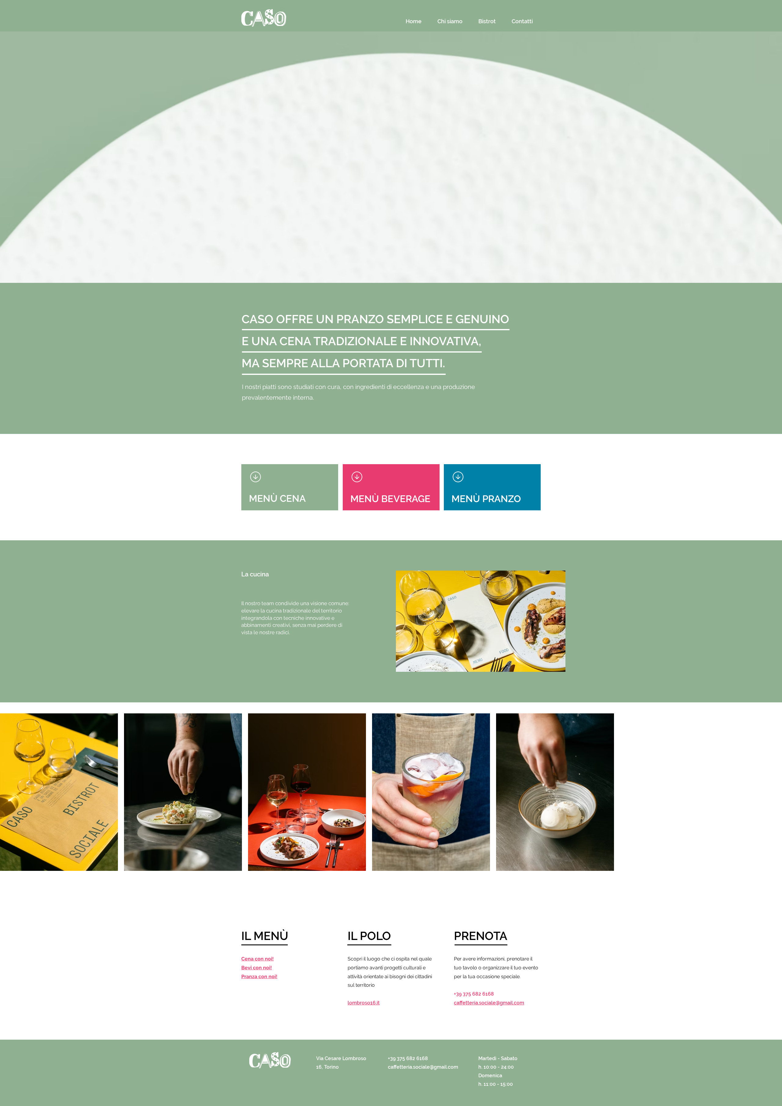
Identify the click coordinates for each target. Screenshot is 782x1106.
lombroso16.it (364, 1003)
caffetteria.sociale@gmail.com (489, 1003)
